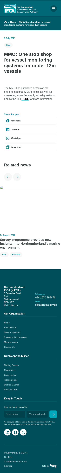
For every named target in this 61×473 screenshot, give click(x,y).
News (13, 22)
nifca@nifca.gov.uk (46, 304)
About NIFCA (10, 327)
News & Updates (12, 332)
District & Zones (11, 385)
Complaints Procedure (15, 461)
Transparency (10, 380)
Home (7, 323)
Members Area (11, 342)
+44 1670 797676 (45, 297)
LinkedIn (15, 129)
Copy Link (16, 147)
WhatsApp (16, 138)
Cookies (8, 457)
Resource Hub (10, 389)
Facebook (15, 121)
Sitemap (8, 466)
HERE (25, 99)
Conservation (10, 375)
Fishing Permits (11, 365)
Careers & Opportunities (15, 337)
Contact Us (9, 347)
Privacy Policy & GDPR (15, 452)
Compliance (9, 370)
